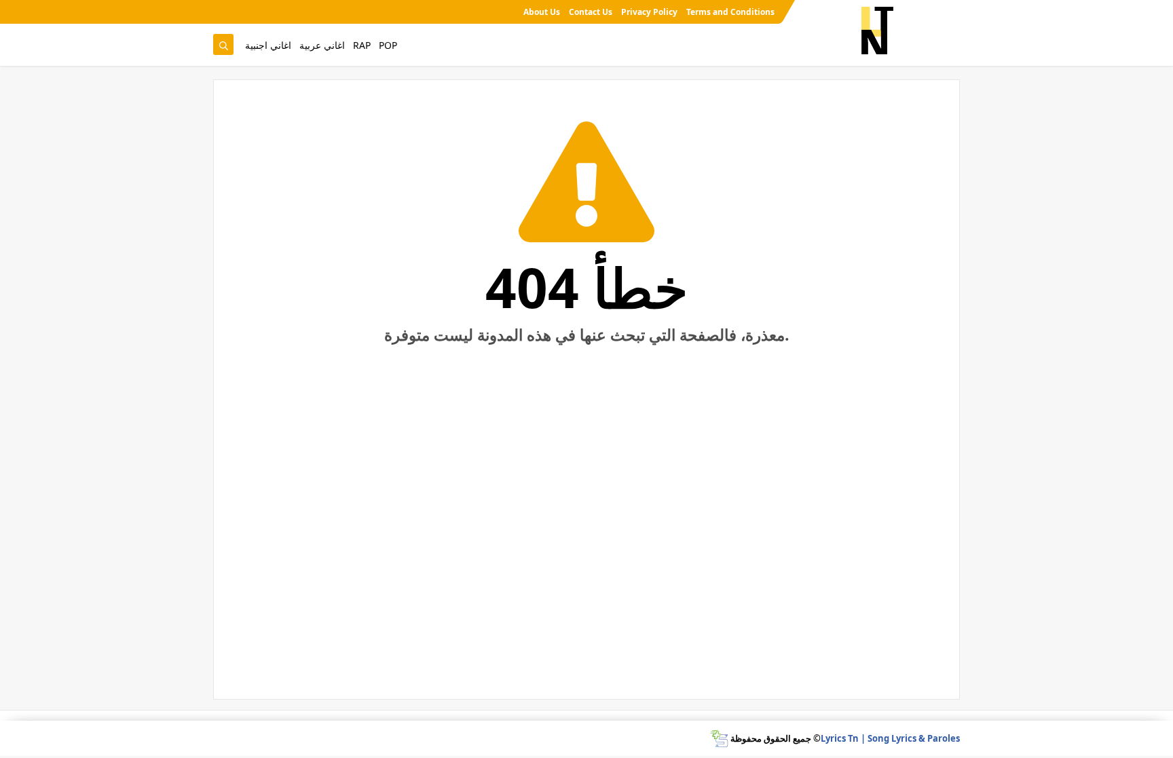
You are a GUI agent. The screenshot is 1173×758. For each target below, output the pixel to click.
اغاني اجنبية (268, 45)
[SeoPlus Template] (719, 738)
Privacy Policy (649, 12)
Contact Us (590, 12)
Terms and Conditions (730, 12)
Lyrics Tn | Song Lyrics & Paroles (890, 738)
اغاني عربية (322, 45)
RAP (362, 45)
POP (388, 45)
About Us (541, 12)
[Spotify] (222, 12)
